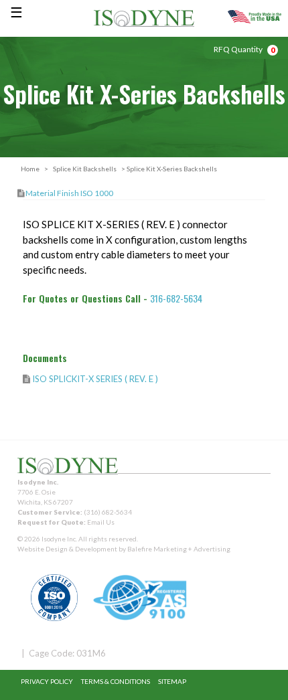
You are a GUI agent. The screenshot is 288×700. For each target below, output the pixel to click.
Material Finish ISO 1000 (69, 193)
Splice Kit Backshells (85, 169)
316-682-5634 (176, 298)
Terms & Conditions (115, 681)
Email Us (101, 522)
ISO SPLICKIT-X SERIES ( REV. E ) (95, 378)
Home (30, 169)
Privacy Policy (47, 681)
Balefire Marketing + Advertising (178, 549)
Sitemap (172, 681)
